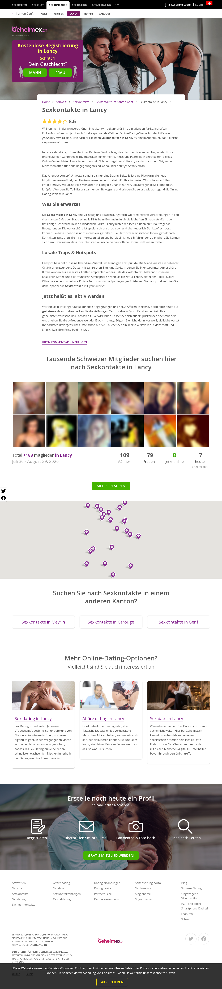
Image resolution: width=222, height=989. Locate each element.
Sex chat (38, 5)
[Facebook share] (3, 498)
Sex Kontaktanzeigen (67, 894)
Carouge (104, 13)
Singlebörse (143, 894)
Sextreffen (19, 5)
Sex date (58, 888)
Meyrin (88, 13)
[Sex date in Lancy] (178, 695)
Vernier (58, 13)
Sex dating (79, 5)
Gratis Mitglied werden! (111, 855)
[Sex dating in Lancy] (43, 695)
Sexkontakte (58, 5)
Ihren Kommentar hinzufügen (64, 342)
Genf (44, 13)
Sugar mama (143, 899)
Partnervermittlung (106, 899)
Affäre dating (101, 5)
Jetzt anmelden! (179, 4)
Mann (35, 72)
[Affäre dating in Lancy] (111, 695)
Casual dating (62, 899)
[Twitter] (191, 938)
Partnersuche (103, 894)
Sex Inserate (143, 888)
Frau (60, 72)
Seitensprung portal (148, 883)
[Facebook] (203, 938)
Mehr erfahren (111, 485)
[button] (85, 532)
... (117, 4)
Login (199, 4)
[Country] (209, 3)
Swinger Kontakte (23, 905)
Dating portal (103, 888)
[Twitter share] (3, 491)
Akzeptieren (112, 982)
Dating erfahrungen (107, 883)
